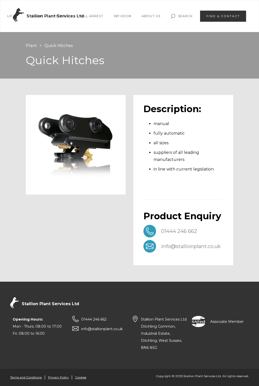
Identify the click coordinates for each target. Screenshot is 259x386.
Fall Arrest (91, 16)
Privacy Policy (58, 377)
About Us (151, 16)
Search (185, 16)
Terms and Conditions (26, 377)
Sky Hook (123, 16)
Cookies (80, 377)
